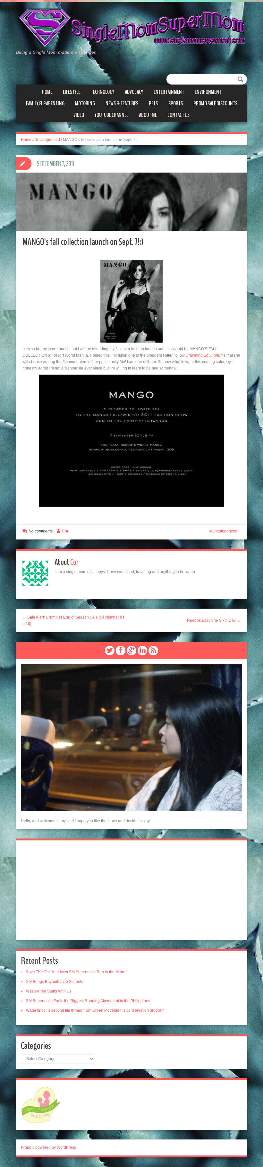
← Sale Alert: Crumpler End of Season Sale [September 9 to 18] (73, 620)
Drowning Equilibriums (205, 355)
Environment (208, 92)
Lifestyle (71, 92)
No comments (41, 531)
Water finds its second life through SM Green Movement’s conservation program (95, 1010)
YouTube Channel (111, 115)
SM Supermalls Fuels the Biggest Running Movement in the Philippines (88, 1001)
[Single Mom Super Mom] (131, 28)
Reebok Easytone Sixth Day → (214, 620)
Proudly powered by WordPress (48, 1147)
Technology (102, 92)
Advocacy (134, 92)
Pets (153, 103)
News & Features (122, 103)
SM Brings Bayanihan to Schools (54, 981)
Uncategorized (47, 139)
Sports (175, 103)
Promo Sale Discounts (215, 103)
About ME (148, 115)
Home (47, 92)
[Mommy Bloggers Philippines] (41, 1104)
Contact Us (178, 115)
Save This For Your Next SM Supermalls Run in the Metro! (76, 972)
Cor (65, 531)
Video (78, 115)
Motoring (85, 103)
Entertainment (169, 92)
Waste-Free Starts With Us (49, 991)
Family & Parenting (45, 103)
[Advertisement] (131, 890)
